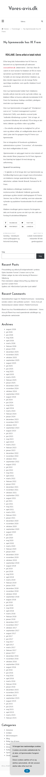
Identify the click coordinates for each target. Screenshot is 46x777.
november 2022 (12, 456)
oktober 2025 (11, 357)
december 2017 (12, 622)
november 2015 (12, 692)
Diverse (9, 744)
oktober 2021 (11, 493)
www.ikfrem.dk (9, 67)
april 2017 (10, 645)
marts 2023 (10, 445)
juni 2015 (9, 707)
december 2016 (12, 656)
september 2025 (12, 360)
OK (27, 771)
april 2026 (10, 341)
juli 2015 (9, 704)
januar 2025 (10, 383)
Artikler (9, 733)
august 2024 (11, 397)
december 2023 (12, 419)
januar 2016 (10, 687)
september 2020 (12, 529)
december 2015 (12, 690)
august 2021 (11, 498)
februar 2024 (11, 414)
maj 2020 (9, 540)
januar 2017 (10, 653)
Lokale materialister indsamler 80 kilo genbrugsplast (35, 238)
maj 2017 (9, 642)
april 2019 (10, 577)
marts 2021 (10, 512)
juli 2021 (9, 501)
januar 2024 (10, 416)
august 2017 (11, 633)
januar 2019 (10, 585)
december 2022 (12, 453)
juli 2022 (9, 467)
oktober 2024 (11, 391)
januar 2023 (10, 450)
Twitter (29, 223)
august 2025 (11, 363)
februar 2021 (11, 515)
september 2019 (12, 563)
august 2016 (11, 667)
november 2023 (12, 422)
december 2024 (12, 386)
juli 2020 (9, 535)
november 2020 (12, 523)
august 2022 (11, 464)
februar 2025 (11, 380)
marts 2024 (10, 411)
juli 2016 (9, 670)
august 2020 (11, 532)
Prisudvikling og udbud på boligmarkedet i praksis (21, 270)
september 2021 (12, 495)
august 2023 (11, 431)
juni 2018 (9, 605)
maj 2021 (9, 507)
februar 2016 (11, 684)
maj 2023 (9, 439)
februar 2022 (11, 481)
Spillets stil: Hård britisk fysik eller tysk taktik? (19, 286)
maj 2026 (9, 338)
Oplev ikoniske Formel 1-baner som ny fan (18, 272)
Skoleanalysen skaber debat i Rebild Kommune (20, 305)
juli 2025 (9, 366)
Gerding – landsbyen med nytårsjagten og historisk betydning (11, 238)
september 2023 (12, 428)
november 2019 (12, 557)
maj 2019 (9, 574)
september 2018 (12, 597)
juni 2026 (9, 335)
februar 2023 (11, 448)
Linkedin (30, 226)
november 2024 (12, 388)
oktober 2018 (11, 594)
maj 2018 (9, 608)
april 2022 (10, 476)
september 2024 (12, 394)
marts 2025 (10, 377)
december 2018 (12, 588)
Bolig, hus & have (12, 741)
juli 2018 (9, 602)
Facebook (13, 223)
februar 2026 (11, 346)
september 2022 (12, 462)
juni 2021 (9, 504)
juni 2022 (9, 470)
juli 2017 (9, 636)
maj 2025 (9, 371)
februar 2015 (11, 718)
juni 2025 (9, 369)
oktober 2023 (11, 425)
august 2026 (11, 329)
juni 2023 (9, 436)
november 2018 (12, 591)
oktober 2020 (11, 526)
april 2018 (10, 611)
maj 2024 (9, 405)
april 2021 (10, 509)
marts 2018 (10, 614)
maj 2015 (9, 709)
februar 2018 (11, 616)
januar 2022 (10, 484)
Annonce (9, 730)
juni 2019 (9, 571)
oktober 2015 (11, 695)
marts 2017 (10, 647)
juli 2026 (9, 332)
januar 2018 (10, 619)
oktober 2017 (11, 628)
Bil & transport (11, 736)
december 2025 (12, 352)
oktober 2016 (11, 662)
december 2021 (12, 487)
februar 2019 (11, 583)
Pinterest (13, 226)
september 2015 (12, 698)
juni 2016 (9, 673)
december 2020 (12, 521)
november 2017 (12, 625)
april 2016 (10, 678)
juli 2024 (9, 400)
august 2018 (11, 600)
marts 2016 (10, 681)
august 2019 (11, 566)
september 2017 (12, 630)
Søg (3, 252)
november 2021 (12, 490)
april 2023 (10, 442)
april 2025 (10, 374)
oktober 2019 (11, 560)
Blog (8, 738)
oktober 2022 (11, 459)
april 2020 (10, 543)
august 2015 (11, 701)
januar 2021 (10, 518)
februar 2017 (11, 650)
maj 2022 (9, 473)
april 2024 (10, 408)
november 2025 (12, 355)
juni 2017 (9, 639)
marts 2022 (10, 478)
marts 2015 (10, 715)
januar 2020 (10, 552)
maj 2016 (9, 676)
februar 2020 (11, 549)
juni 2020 (9, 538)
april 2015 (10, 712)
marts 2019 (10, 580)
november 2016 (12, 659)
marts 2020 (10, 546)
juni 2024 (9, 402)
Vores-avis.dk (23, 8)
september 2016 (12, 664)
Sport (8, 752)
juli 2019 (9, 569)
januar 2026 (10, 349)
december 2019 (12, 555)
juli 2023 (9, 433)
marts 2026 (10, 343)
